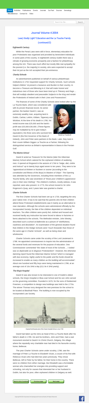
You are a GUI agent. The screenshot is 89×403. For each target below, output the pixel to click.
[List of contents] (21, 381)
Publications (27, 10)
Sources (59, 10)
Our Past (51, 10)
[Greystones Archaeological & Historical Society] (43, 4)
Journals (43, 10)
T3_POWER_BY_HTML (81, 398)
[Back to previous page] (38, 381)
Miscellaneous (13, 14)
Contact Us (23, 14)
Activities (17, 10)
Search (80, 22)
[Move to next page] (56, 381)
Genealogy (67, 10)
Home (10, 10)
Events (35, 10)
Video (31, 14)
